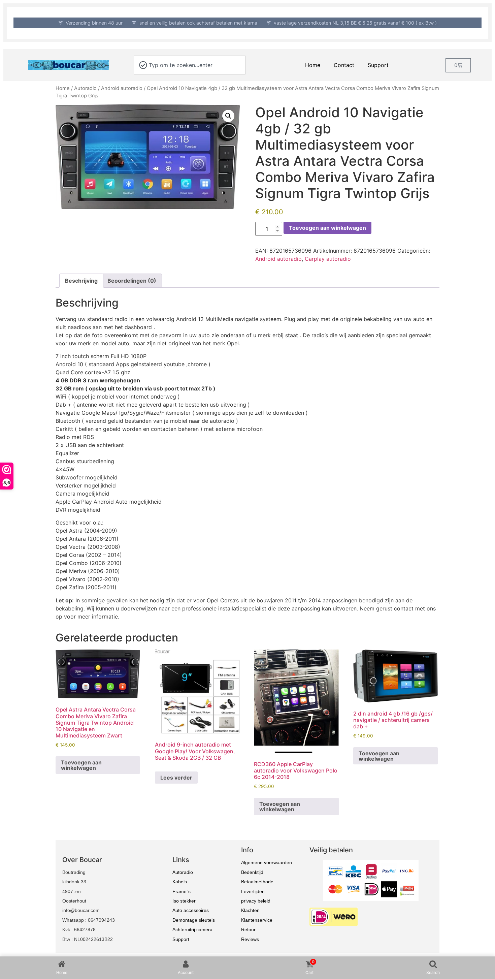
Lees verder (176, 777)
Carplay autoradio (328, 258)
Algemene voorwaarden (266, 862)
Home (312, 65)
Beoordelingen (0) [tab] (131, 280)
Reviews (250, 939)
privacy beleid (255, 901)
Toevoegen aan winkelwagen (327, 227)
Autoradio (85, 88)
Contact (344, 65)
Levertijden (253, 891)
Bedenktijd (252, 872)
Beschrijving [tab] (81, 280)
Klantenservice (256, 920)
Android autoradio (121, 88)
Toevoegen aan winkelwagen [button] (81, 765)
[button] (228, 116)
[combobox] (189, 65)
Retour (248, 929)
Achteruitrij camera (192, 929)
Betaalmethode (257, 881)
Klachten (250, 910)
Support (378, 65)
